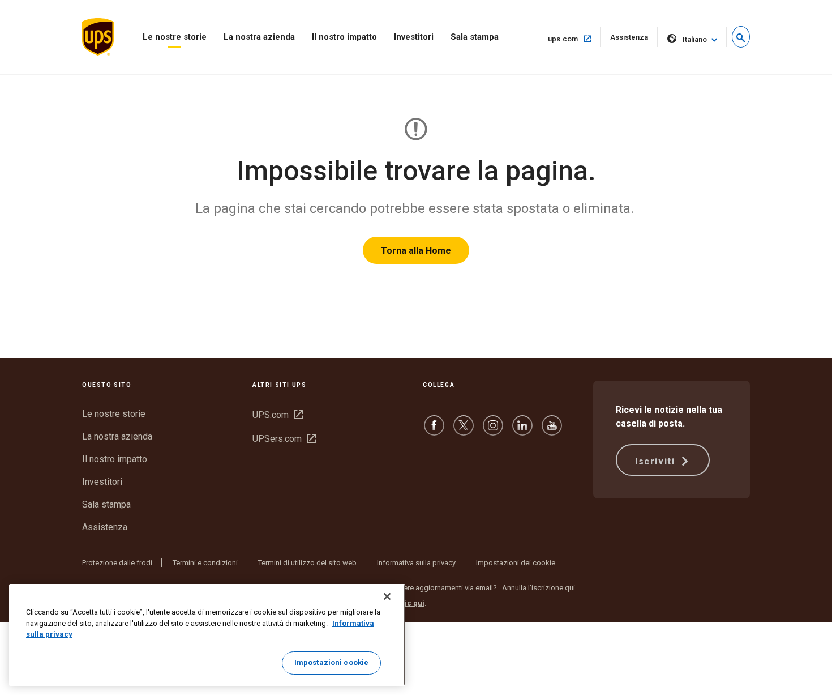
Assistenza (634, 40)
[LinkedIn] (522, 430)
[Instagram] (493, 430)
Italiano (695, 39)
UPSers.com (284, 438)
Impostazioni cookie (331, 662)
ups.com (574, 38)
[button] (741, 37)
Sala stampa (475, 37)
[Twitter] (463, 430)
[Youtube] (552, 430)
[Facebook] (434, 430)
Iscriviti (656, 461)
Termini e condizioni (205, 562)
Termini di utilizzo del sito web (307, 562)
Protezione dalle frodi (117, 562)
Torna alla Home (416, 250)
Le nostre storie (175, 37)
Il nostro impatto (344, 37)
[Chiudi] (387, 596)
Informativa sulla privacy (416, 562)
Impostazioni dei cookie (515, 562)
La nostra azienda (259, 37)
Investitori (414, 37)
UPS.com (277, 415)
